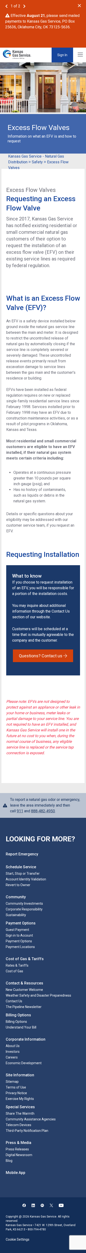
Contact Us (14, 1001)
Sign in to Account (19, 935)
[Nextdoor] (42, 1206)
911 (20, 811)
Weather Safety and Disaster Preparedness (38, 995)
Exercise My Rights (20, 1099)
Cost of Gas (14, 971)
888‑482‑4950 (43, 811)
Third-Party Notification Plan (27, 1131)
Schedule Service (21, 867)
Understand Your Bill (21, 1027)
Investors (13, 1051)
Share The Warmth (20, 1113)
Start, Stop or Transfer (23, 873)
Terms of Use (16, 1087)
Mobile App (15, 1172)
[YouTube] (61, 1206)
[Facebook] (24, 1206)
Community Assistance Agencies (31, 1119)
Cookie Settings (17, 1239)
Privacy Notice (16, 1093)
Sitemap (12, 1081)
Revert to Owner (18, 885)
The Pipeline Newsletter (24, 1007)
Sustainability (16, 915)
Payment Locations (20, 947)
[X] (51, 1206)
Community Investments (24, 903)
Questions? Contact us (41, 655)
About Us (13, 1046)
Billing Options (16, 1021)
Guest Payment (17, 930)
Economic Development (24, 1063)
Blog (9, 1161)
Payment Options (19, 941)
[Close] (79, 6)
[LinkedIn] (33, 1206)
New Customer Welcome (24, 990)
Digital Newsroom (19, 1155)
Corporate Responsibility (24, 909)
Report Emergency (22, 854)
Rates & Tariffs (17, 965)
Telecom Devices (18, 1125)
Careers (12, 1057)
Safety (37, 162)
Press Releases (17, 1149)
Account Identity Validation (26, 879)
